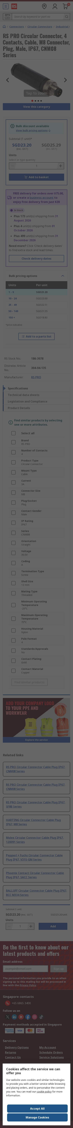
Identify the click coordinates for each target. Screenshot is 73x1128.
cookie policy (44, 1091)
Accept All (37, 1109)
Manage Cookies (37, 1117)
